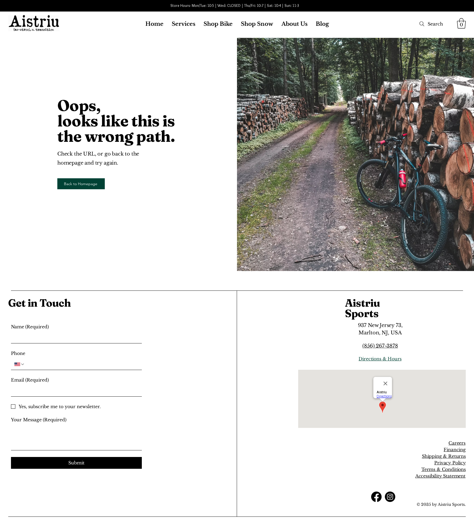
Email (30, 380)
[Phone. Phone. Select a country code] (19, 364)
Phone (18, 353)
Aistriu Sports (362, 308)
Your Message (38, 419)
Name (30, 326)
